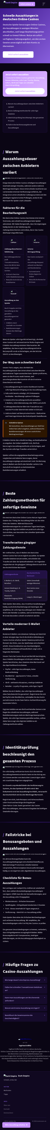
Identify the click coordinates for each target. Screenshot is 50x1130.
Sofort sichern (25, 4)
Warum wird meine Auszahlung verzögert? (22, 1008)
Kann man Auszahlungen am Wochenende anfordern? (22, 999)
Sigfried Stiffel (25, 1045)
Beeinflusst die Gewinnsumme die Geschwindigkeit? (19, 1017)
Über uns (7, 1105)
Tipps (6, 1094)
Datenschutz (8, 1113)
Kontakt (7, 1109)
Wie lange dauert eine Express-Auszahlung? (22, 980)
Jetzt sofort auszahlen (18, 54)
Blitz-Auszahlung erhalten (15, 1125)
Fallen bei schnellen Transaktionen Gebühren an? (23, 989)
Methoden (7, 1090)
